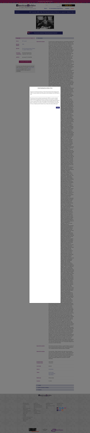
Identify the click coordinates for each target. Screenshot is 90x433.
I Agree (58, 107)
